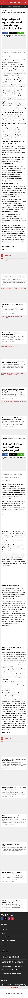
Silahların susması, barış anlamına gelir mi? (12, 966)
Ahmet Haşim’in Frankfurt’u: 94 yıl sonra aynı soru (14, 969)
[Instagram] (9, 918)
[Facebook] (2, 918)
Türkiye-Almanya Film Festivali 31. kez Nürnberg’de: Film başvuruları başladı (11, 957)
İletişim (3, 944)
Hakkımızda (4, 929)
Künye (3, 933)
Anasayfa (4, 10)
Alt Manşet (10, 436)
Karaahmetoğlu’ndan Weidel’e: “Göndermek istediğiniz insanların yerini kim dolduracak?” (12, 962)
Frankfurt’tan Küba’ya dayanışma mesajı (11, 973)
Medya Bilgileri (5, 936)
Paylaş (6, 32)
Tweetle (14, 32)
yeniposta (6, 52)
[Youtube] (12, 918)
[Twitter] (5, 918)
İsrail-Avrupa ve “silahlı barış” (14, 6)
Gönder (22, 32)
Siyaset (9, 10)
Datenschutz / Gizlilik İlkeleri (8, 940)
